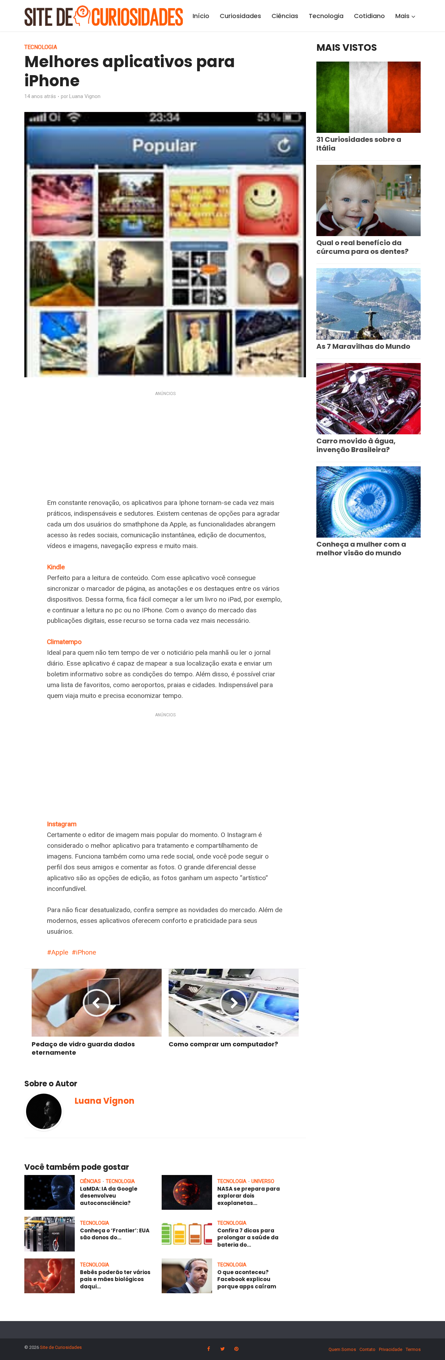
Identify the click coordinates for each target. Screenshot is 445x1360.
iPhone (86, 952)
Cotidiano (369, 15)
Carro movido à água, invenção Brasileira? (356, 445)
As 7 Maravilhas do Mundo (363, 346)
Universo (262, 1181)
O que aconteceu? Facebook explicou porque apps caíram (246, 1279)
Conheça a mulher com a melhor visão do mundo (361, 548)
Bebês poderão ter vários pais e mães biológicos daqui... (115, 1279)
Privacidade (390, 1349)
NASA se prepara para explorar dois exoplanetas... (248, 1196)
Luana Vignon (84, 96)
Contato (367, 1349)
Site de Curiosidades (61, 1347)
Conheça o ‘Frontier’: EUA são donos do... (114, 1234)
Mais (402, 15)
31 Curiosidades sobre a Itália (358, 144)
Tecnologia (326, 15)
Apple (59, 952)
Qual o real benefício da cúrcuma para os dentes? (362, 247)
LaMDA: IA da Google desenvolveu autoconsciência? (108, 1196)
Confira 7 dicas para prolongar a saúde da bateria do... (247, 1237)
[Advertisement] (165, 446)
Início (201, 15)
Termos (413, 1349)
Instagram (61, 824)
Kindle (56, 567)
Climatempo (64, 642)
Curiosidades (240, 15)
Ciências (285, 15)
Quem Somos (342, 1349)
